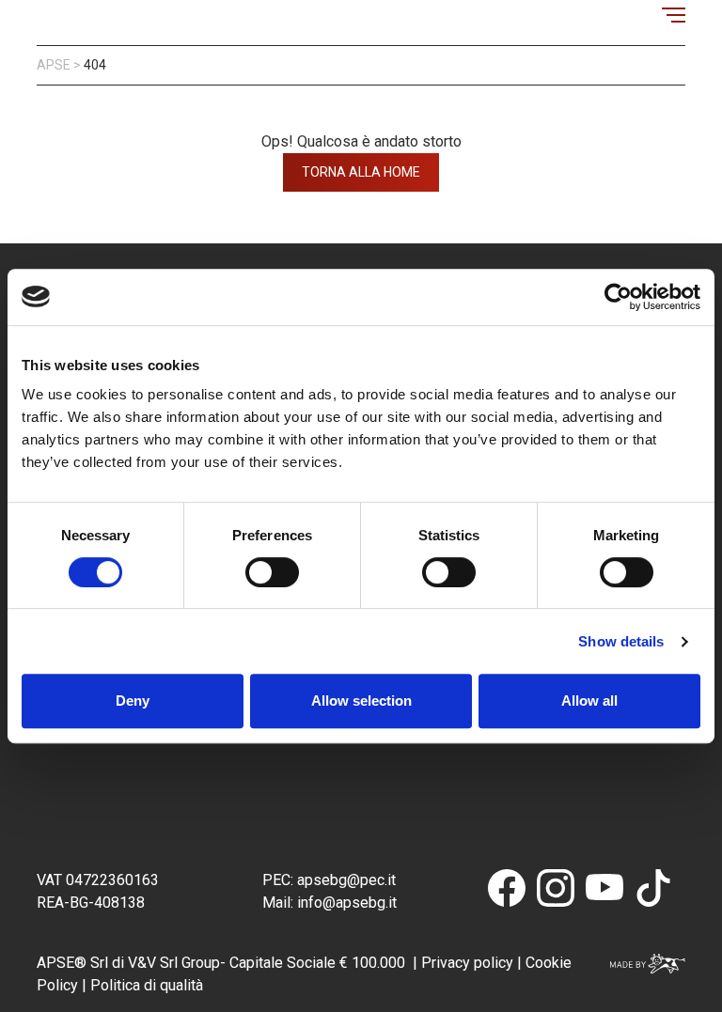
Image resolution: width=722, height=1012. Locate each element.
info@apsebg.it (345, 902)
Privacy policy (467, 963)
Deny (132, 700)
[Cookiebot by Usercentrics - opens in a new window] (618, 297)
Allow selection (361, 700)
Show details (621, 641)
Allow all (589, 700)
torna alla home (361, 171)
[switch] (272, 572)
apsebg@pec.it (348, 880)
